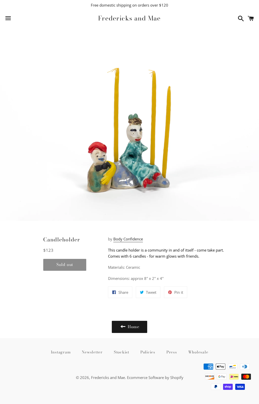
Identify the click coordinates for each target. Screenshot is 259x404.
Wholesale (198, 352)
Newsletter (92, 352)
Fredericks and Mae (129, 18)
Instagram (61, 352)
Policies (147, 352)
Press (171, 352)
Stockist (121, 352)
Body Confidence (128, 238)
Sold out (64, 264)
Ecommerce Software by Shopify (155, 377)
